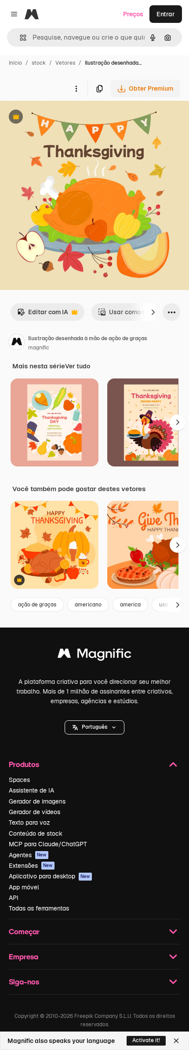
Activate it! (146, 1040)
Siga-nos (24, 981)
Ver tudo (77, 366)
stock (39, 62)
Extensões (31, 866)
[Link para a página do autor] (17, 343)
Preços (133, 14)
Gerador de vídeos (34, 812)
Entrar (165, 14)
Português (94, 727)
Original (56, 118)
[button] (94, 727)
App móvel (24, 887)
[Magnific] (94, 655)
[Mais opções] (76, 88)
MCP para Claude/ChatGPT (48, 844)
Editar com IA (42, 314)
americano (88, 604)
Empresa (23, 956)
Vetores (65, 62)
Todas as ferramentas (39, 908)
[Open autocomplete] (19, 37)
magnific (38, 347)
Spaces (19, 780)
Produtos (24, 764)
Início (15, 62)
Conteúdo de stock (35, 833)
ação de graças (37, 604)
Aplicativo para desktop (49, 876)
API (13, 898)
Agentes (28, 855)
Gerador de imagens (37, 801)
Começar (24, 931)
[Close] (176, 1040)
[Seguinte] (153, 312)
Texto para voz (29, 822)
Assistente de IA (31, 790)
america (130, 604)
